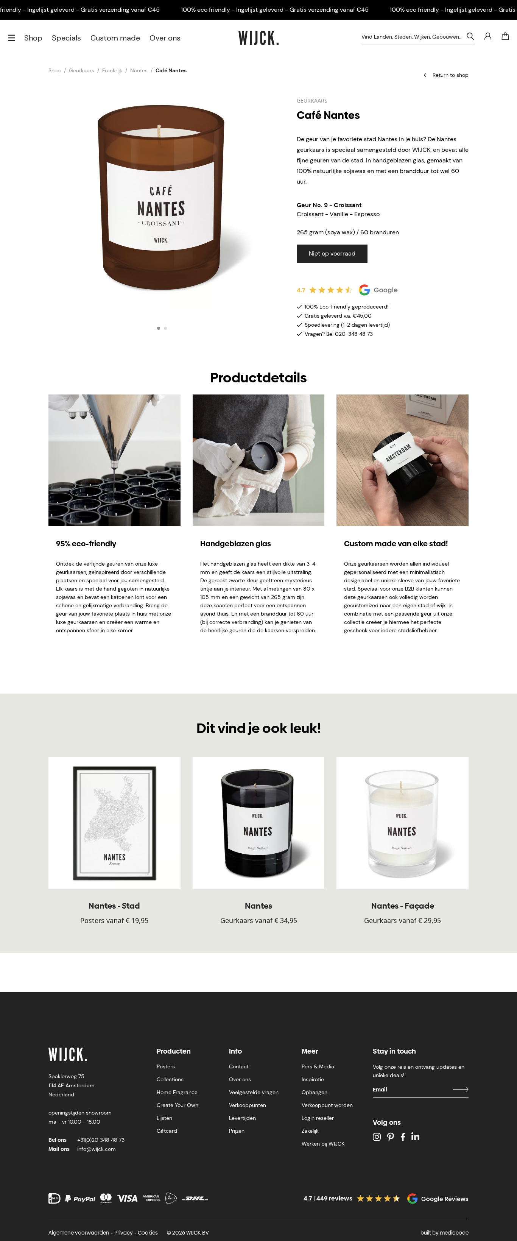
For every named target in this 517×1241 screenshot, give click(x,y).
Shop (33, 38)
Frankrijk (112, 70)
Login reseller (318, 1118)
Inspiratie (313, 1079)
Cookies (148, 1232)
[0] (505, 36)
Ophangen (314, 1092)
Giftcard (167, 1130)
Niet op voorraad (332, 253)
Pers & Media (318, 1066)
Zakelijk (310, 1130)
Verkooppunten (247, 1105)
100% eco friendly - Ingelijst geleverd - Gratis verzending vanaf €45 (275, 10)
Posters (166, 1066)
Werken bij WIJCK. (324, 1143)
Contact (239, 1066)
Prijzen (236, 1130)
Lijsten (164, 1118)
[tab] (158, 328)
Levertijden (242, 1118)
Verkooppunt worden (327, 1105)
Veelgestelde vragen (254, 1092)
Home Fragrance (177, 1092)
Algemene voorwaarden (78, 1232)
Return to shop (451, 75)
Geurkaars (81, 70)
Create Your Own (177, 1105)
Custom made (115, 38)
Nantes (139, 70)
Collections (170, 1079)
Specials (66, 38)
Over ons (165, 38)
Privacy (123, 1232)
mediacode (454, 1232)
